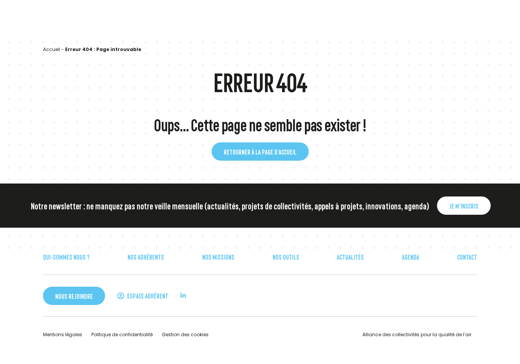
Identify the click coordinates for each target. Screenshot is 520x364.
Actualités (350, 256)
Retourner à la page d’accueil (260, 151)
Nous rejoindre (74, 296)
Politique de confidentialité (122, 334)
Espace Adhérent (147, 295)
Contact (467, 256)
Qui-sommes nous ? (66, 256)
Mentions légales (62, 334)
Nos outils (286, 256)
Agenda (410, 256)
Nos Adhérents (146, 256)
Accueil (51, 49)
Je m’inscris (464, 205)
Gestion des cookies (185, 334)
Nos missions (218, 256)
